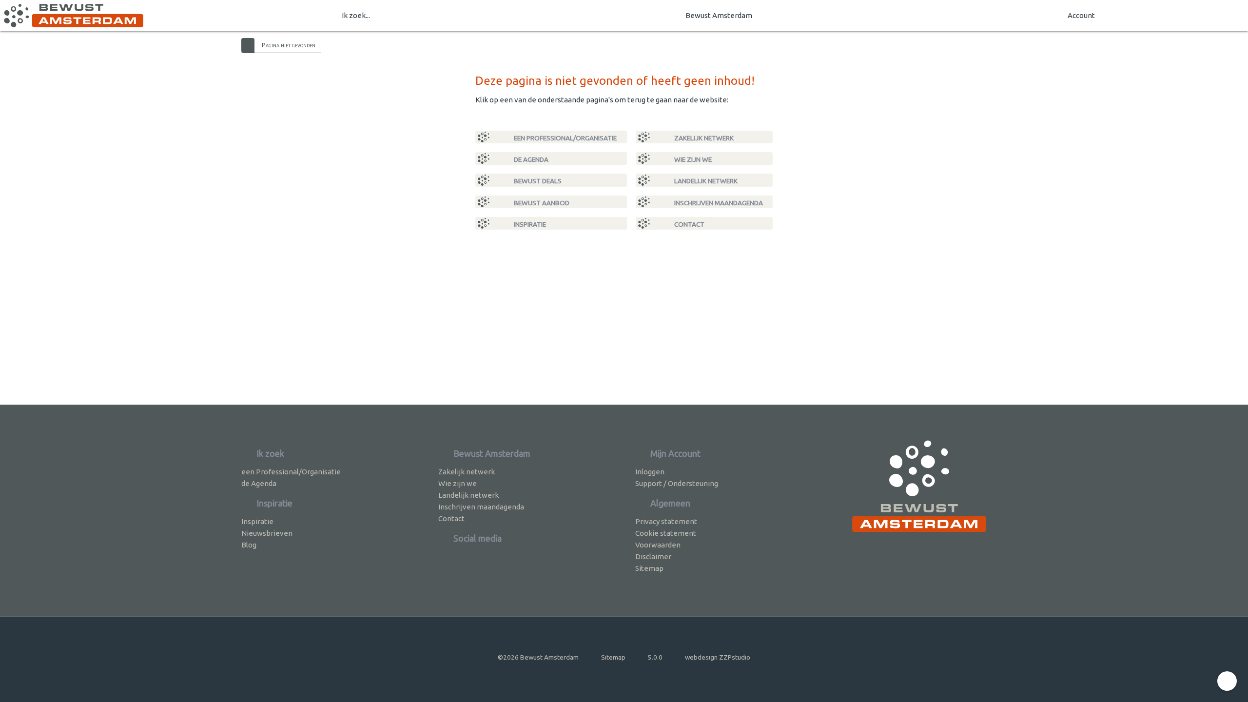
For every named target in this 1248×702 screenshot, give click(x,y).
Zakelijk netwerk (703, 138)
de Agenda (530, 159)
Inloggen (649, 472)
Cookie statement (665, 533)
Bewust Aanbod (540, 203)
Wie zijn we (692, 159)
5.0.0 (655, 657)
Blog (248, 545)
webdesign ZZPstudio (717, 657)
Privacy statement (666, 521)
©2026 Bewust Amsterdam (538, 657)
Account (1081, 15)
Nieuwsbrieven (266, 533)
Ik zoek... (356, 15)
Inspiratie (529, 224)
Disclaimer (653, 556)
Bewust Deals (537, 181)
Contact (688, 224)
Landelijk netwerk (705, 181)
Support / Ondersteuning (676, 483)
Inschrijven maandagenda (718, 203)
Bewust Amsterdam (718, 15)
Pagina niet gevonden (288, 45)
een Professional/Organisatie (564, 138)
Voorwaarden (658, 545)
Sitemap (649, 568)
